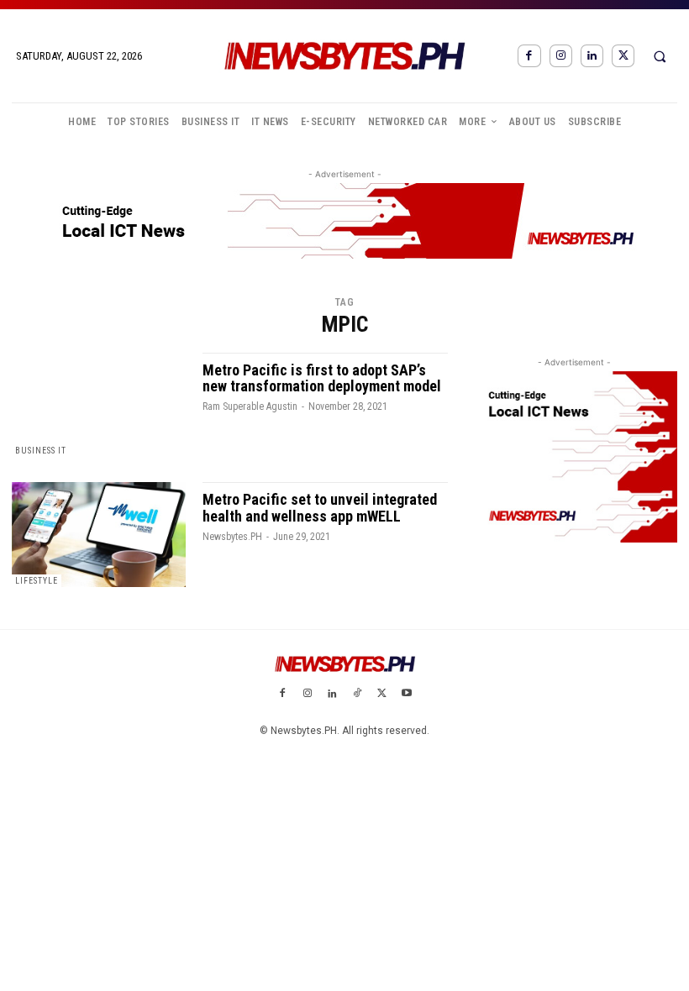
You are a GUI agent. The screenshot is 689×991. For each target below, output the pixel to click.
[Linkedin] (592, 56)
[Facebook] (529, 56)
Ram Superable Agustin (249, 406)
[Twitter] (623, 56)
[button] (660, 56)
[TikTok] (357, 694)
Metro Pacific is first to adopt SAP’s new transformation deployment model (321, 378)
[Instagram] (561, 56)
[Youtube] (406, 694)
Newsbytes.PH (232, 537)
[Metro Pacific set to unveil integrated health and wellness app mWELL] (99, 534)
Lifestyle (36, 580)
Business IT (40, 450)
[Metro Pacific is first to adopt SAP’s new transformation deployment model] (99, 405)
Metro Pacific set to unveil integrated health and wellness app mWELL (319, 507)
